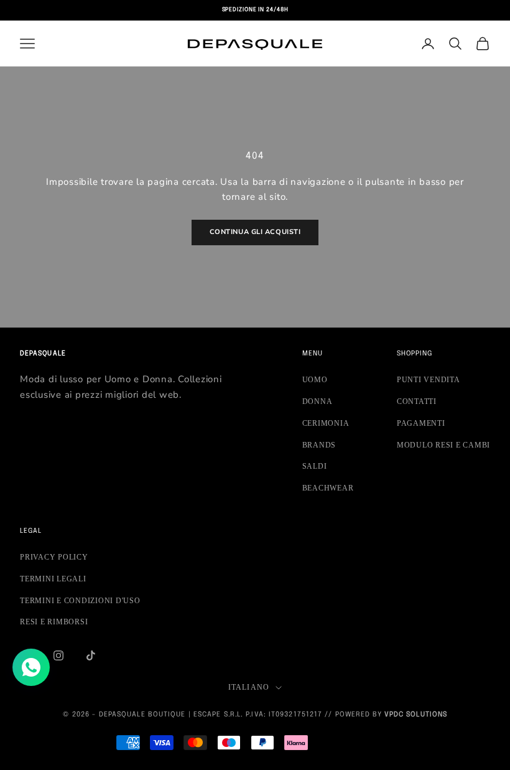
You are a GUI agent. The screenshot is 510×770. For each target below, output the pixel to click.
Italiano (249, 687)
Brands (319, 445)
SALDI (314, 466)
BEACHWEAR (328, 488)
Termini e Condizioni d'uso (80, 600)
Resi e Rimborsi (54, 621)
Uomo (315, 379)
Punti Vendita (428, 379)
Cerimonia (326, 423)
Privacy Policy (54, 557)
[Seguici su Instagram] (58, 655)
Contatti (417, 401)
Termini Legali (53, 579)
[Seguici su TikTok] (91, 655)
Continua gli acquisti (255, 232)
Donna (317, 401)
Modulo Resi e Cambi (443, 445)
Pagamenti (421, 423)
